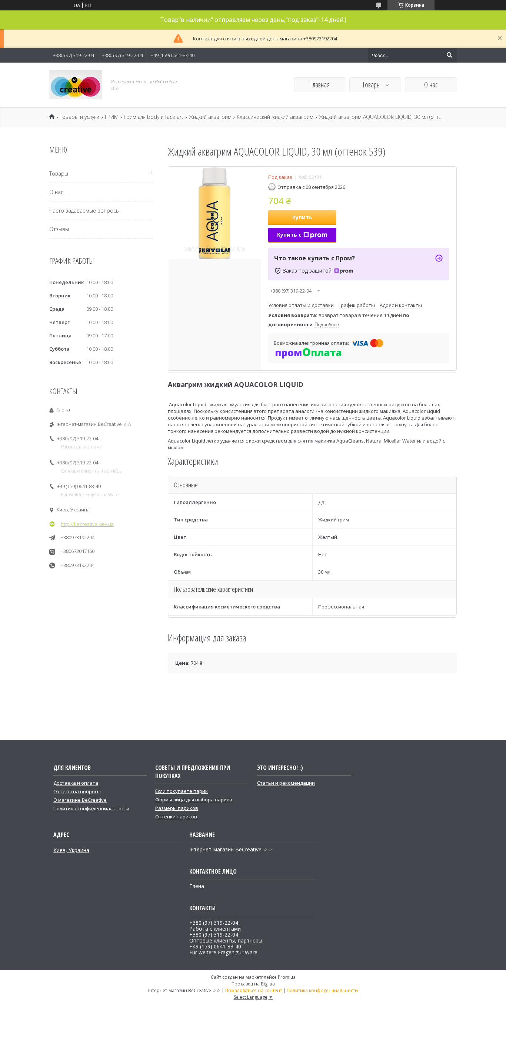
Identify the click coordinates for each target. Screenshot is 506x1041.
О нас (430, 85)
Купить (302, 217)
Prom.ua (287, 977)
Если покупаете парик (181, 791)
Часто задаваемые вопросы (84, 210)
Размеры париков (176, 808)
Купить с (289, 234)
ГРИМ (112, 117)
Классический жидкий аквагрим (275, 117)
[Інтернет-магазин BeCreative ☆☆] (75, 84)
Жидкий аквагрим (210, 117)
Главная (320, 85)
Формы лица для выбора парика (193, 799)
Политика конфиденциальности (91, 808)
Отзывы (59, 229)
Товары (372, 85)
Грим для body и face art (153, 117)
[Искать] (449, 55)
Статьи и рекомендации (286, 783)
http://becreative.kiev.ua (87, 524)
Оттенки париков (176, 816)
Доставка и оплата (75, 783)
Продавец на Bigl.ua (253, 984)
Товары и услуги (79, 117)
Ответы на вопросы (77, 791)
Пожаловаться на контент (253, 990)
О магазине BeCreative (80, 800)
